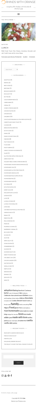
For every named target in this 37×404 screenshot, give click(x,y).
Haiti (6, 311)
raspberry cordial (9, 229)
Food (2, 56)
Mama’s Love (8, 338)
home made (23, 311)
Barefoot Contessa (24, 290)
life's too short (14, 314)
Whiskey (6, 274)
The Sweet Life (18, 56)
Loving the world (9, 204)
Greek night (8, 159)
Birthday (7, 88)
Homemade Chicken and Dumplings (15, 164)
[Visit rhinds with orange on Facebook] (11, 376)
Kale (24, 398)
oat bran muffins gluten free (13, 209)
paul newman (8, 221)
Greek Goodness (26, 307)
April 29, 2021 (4, 44)
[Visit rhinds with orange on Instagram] (2, 376)
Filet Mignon (8, 142)
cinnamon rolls (7, 300)
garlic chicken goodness (12, 150)
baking (6, 82)
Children (7, 116)
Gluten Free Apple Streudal (12, 156)
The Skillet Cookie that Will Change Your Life (18, 344)
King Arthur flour (10, 192)
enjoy (9, 304)
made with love (19, 317)
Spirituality (7, 240)
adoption (8, 290)
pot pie (9, 320)
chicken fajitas (9, 111)
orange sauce (8, 212)
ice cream (7, 184)
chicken (25, 295)
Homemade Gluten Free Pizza (13, 170)
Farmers (6, 139)
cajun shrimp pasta (10, 99)
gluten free (18, 308)
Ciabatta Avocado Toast (11, 122)
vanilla (29, 320)
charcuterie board (10, 108)
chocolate (29, 298)
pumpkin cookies (9, 226)
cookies (6, 125)
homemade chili (9, 167)
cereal (6, 105)
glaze (6, 153)
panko (6, 215)
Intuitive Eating (9, 187)
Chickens (7, 113)
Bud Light (7, 94)
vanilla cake (8, 266)
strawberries (8, 246)
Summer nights (9, 252)
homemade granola (10, 173)
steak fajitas (8, 243)
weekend (7, 271)
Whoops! (7, 277)
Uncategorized (9, 260)
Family (6, 133)
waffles (6, 269)
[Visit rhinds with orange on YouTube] (6, 376)
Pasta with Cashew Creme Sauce (14, 333)
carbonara (7, 102)
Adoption (7, 80)
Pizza (5, 223)
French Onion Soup (10, 336)
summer (6, 249)
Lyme (9, 56)
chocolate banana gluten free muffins (16, 119)
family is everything (10, 136)
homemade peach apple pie (12, 176)
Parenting (7, 218)
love (5, 198)
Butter (6, 96)
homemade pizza (9, 181)
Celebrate (7, 295)
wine (5, 280)
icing (5, 314)
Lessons (6, 56)
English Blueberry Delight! (12, 341)
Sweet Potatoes (9, 255)
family (15, 304)
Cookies (14, 300)
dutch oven (8, 130)
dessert (20, 300)
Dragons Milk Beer (10, 128)
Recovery (13, 56)
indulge (9, 314)
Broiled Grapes (8, 91)
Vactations (7, 263)
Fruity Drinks (8, 147)
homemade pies (9, 178)
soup (5, 238)
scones (6, 235)
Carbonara (24, 293)
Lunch (4, 48)
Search (18, 362)
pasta (6, 320)
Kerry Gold (7, 190)
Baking (15, 290)
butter (6, 293)
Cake (20, 293)
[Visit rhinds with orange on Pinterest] (9, 376)
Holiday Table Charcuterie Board (14, 161)
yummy (15, 323)
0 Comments (32, 56)
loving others (8, 201)
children (21, 298)
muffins (30, 317)
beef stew (7, 85)
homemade (14, 310)
